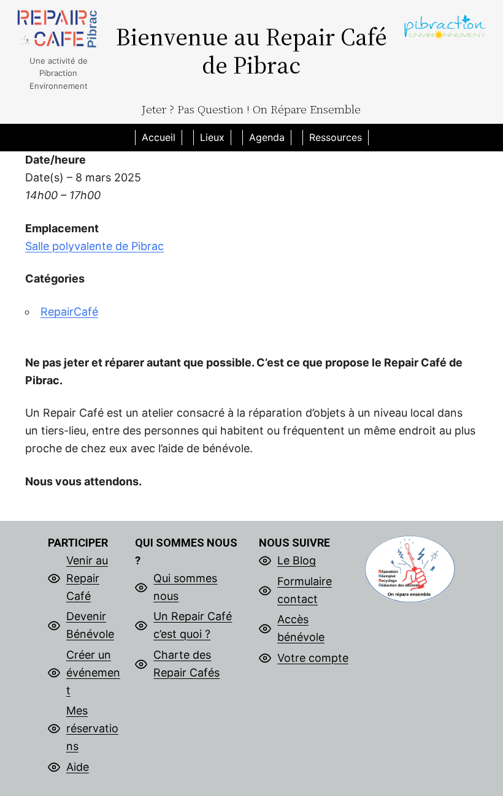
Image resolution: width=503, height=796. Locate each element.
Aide (77, 766)
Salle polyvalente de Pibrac (94, 246)
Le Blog (296, 560)
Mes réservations (92, 728)
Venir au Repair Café (87, 578)
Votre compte (312, 657)
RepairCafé (69, 311)
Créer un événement (93, 672)
